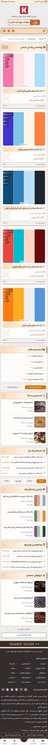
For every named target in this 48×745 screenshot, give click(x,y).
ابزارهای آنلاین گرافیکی (34, 373)
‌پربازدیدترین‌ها (12, 387)
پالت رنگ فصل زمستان (36, 213)
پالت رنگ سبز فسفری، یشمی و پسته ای (29, 468)
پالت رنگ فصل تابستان (36, 330)
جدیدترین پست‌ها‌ (36, 387)
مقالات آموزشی (40, 668)
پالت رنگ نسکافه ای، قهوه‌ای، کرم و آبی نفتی (28, 457)
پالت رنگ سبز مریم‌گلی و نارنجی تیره (30, 473)
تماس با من (41, 682)
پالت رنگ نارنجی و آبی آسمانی (32, 325)
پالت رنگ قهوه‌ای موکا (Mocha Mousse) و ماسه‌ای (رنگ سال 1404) (26, 462)
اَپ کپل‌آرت (11, 682)
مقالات (6, 481)
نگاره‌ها (28, 668)
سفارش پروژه (26, 677)
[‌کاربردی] (9, 31)
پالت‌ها (41, 481)
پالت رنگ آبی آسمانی (36, 276)
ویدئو (13, 668)
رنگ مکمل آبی (38, 159)
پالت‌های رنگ (32, 39)
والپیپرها (18, 481)
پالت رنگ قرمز (39, 272)
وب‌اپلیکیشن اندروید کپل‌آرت (35, 735)
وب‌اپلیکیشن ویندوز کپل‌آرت (12, 735)
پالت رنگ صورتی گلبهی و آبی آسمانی (29, 91)
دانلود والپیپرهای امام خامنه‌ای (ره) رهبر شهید (28, 551)
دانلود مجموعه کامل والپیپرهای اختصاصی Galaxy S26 (25, 567)
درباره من (12, 677)
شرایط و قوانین (40, 677)
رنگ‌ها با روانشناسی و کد (35, 379)
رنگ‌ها (30, 481)
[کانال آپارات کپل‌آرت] (26, 690)
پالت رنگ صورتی (38, 96)
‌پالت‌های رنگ (37, 362)
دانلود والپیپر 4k (15, 644)
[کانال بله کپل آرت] (17, 690)
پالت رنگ (12, 664)
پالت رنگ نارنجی (38, 155)
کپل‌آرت (41, 39)
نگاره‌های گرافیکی (35, 356)
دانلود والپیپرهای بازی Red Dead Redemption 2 (25, 562)
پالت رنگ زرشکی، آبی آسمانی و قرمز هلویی (27, 266)
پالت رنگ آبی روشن (37, 217)
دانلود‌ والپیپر (25, 664)
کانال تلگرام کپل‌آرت (24, 635)
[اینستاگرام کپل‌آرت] (3, 690)
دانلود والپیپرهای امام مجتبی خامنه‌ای (30, 556)
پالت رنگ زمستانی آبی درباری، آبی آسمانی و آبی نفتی (23, 208)
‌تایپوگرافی (42, 673)
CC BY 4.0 (26, 714)
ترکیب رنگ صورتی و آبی (36, 100)
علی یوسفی (43, 700)
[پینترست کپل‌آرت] (21, 690)
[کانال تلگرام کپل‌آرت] (7, 690)
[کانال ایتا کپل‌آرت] (12, 690)
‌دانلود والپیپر (37, 368)
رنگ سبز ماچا (28, 644)
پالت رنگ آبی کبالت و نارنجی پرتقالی (30, 149)
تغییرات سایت (25, 682)
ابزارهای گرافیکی (24, 673)
